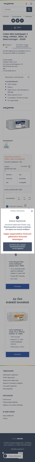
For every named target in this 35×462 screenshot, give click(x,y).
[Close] (31, 210)
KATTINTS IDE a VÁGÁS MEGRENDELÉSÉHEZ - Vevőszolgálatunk (17, 246)
